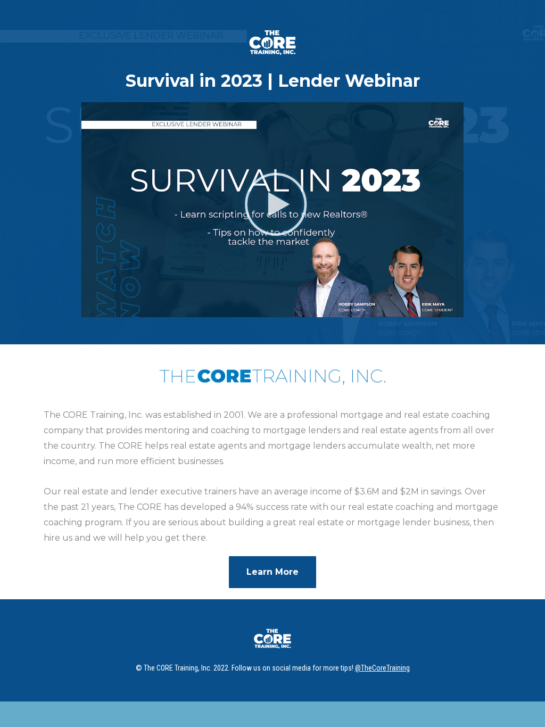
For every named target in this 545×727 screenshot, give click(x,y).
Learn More (272, 572)
